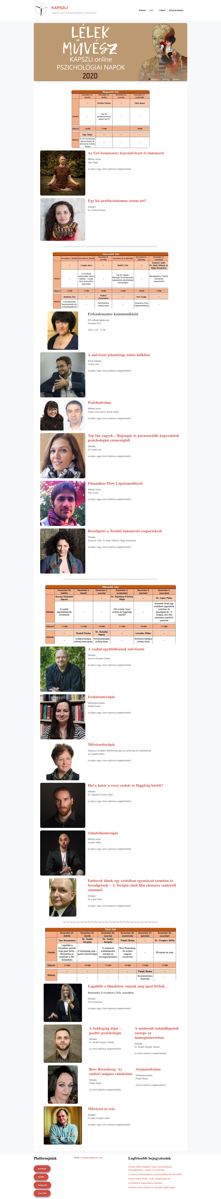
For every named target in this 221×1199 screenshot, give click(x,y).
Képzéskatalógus (176, 10)
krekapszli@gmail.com (91, 1157)
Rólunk (142, 10)
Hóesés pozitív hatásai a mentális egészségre (151, 1187)
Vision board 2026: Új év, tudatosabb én (149, 1178)
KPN (152, 10)
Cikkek (162, 10)
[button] (152, 10)
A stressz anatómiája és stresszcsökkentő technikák (155, 1174)
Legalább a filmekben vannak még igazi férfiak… (128, 986)
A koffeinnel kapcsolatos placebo (145, 1183)
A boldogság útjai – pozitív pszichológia (105, 1030)
